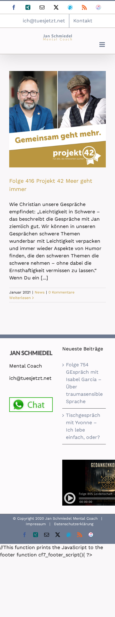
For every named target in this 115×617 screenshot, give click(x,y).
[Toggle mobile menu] (102, 44)
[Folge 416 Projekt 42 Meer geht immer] (57, 119)
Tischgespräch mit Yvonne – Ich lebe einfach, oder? (83, 426)
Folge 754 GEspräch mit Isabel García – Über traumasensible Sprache (84, 383)
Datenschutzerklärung (73, 524)
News (39, 292)
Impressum (36, 524)
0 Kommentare (61, 292)
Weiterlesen (20, 298)
